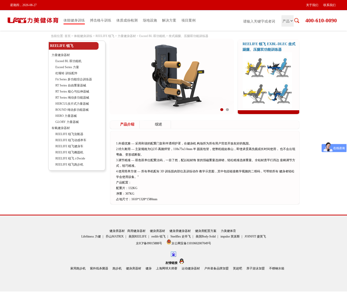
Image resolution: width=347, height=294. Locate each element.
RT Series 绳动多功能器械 (72, 97)
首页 (68, 36)
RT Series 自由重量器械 (70, 85)
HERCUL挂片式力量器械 (72, 103)
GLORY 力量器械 (67, 122)
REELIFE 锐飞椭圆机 (69, 152)
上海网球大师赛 (166, 268)
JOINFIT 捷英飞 (255, 236)
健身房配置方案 (205, 231)
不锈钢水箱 (276, 268)
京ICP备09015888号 (149, 243)
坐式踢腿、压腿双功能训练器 (188, 36)
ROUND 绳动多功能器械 (72, 110)
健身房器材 (117, 231)
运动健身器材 (191, 268)
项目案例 (188, 20)
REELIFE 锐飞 (105, 36)
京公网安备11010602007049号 (191, 243)
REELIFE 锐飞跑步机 (69, 164)
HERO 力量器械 (66, 116)
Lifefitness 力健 (91, 236)
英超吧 (237, 268)
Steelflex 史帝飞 (180, 236)
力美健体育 (228, 231)
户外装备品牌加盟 (216, 268)
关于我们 (312, 5)
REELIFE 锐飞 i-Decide (70, 158)
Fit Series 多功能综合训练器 (73, 79)
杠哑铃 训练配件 (66, 73)
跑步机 (117, 268)
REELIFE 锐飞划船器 (69, 134)
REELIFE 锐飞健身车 (69, 146)
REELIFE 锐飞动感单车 (70, 140)
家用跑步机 (78, 268)
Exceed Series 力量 (67, 67)
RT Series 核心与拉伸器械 (72, 91)
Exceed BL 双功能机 (152, 36)
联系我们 (329, 5)
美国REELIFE (138, 236)
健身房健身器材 (180, 231)
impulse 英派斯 (230, 236)
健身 (149, 268)
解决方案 (169, 20)
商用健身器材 (136, 231)
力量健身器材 (127, 36)
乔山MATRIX (115, 236)
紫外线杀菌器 (99, 268)
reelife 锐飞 (158, 236)
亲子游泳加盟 (255, 268)
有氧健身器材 (61, 128)
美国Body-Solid (206, 236)
